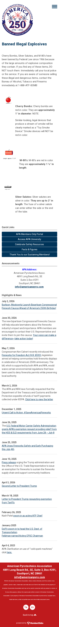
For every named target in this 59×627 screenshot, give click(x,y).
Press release (9, 462)
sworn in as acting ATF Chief (27, 515)
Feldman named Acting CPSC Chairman (22, 535)
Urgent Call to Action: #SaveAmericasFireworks (26, 412)
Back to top (28, 615)
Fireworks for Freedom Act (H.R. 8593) (21, 355)
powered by (21, 623)
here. (9, 552)
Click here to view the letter (39, 399)
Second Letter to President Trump (19, 486)
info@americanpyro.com (29, 286)
